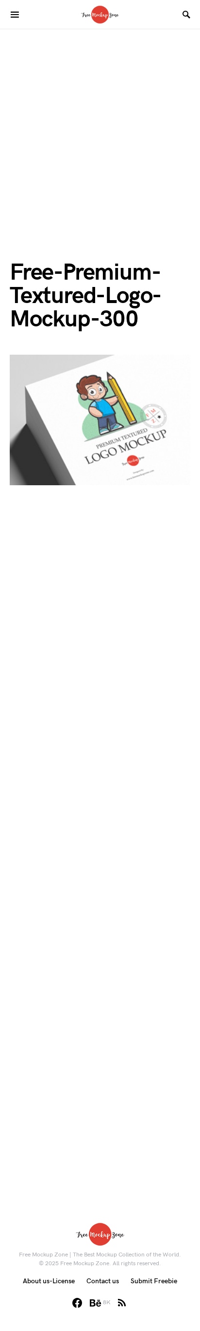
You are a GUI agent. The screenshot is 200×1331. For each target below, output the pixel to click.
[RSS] (122, 1303)
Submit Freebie (154, 1281)
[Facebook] (77, 1303)
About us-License (49, 1281)
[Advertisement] (100, 129)
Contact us (102, 1281)
